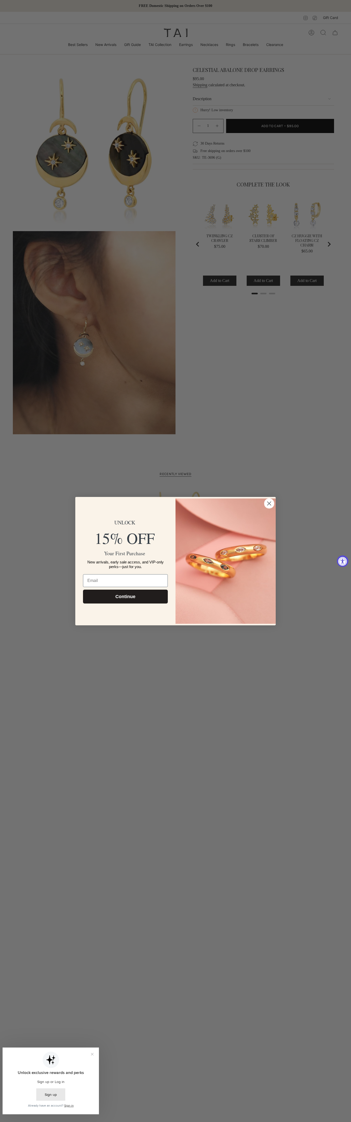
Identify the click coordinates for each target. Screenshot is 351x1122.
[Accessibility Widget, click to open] (342, 561)
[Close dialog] (269, 503)
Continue (125, 596)
